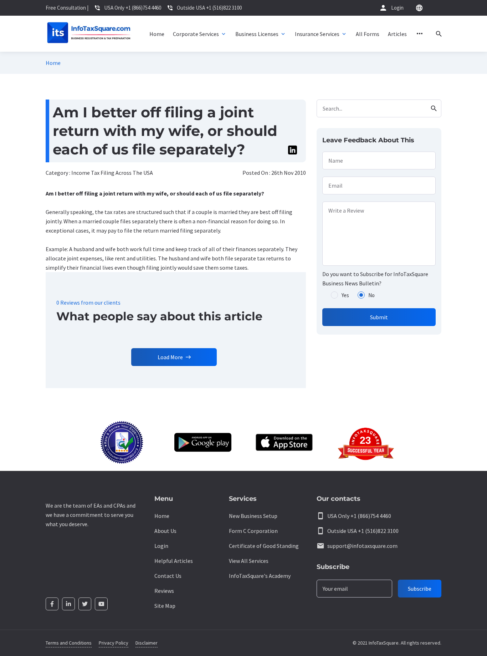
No (371, 295)
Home (53, 62)
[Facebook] (52, 603)
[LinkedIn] (68, 603)
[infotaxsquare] (89, 33)
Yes (345, 295)
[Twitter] (84, 603)
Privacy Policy (113, 643)
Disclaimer (146, 643)
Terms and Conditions (69, 643)
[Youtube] (101, 603)
